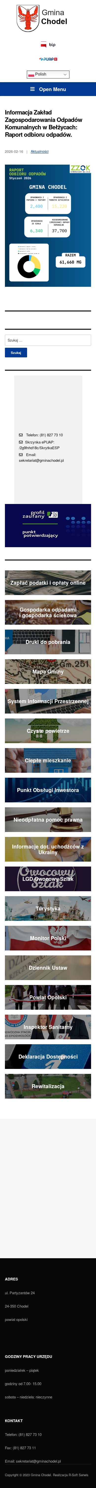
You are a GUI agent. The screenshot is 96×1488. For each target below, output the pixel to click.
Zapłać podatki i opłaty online (48, 582)
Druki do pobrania (48, 641)
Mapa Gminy (48, 671)
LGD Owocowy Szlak (48, 878)
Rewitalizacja (48, 1086)
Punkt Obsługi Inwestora (48, 789)
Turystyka (48, 908)
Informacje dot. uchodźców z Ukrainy (48, 849)
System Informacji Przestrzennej (48, 701)
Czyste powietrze (48, 730)
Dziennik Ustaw (48, 967)
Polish (40, 74)
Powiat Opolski (48, 997)
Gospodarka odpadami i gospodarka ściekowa (48, 612)
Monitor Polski (48, 938)
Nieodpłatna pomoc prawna (48, 819)
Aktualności (39, 151)
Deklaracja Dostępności (48, 1056)
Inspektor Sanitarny (48, 1026)
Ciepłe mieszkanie (48, 760)
